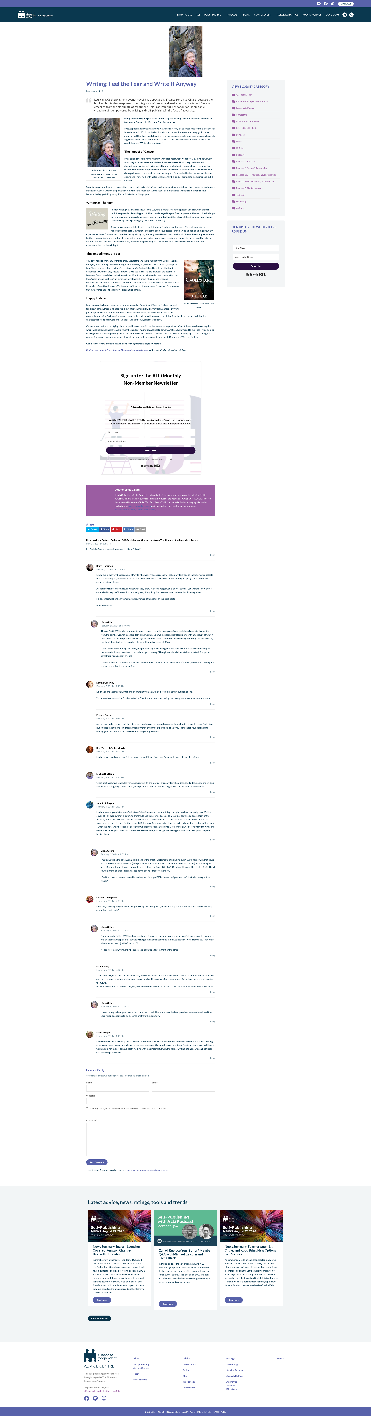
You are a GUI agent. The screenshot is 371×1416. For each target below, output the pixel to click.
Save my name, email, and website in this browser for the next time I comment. (128, 1108)
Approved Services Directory (231, 1385)
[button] (92, 529)
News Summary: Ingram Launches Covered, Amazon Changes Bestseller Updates (116, 1250)
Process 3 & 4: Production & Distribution (256, 174)
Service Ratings (234, 1370)
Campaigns (241, 114)
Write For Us (140, 1379)
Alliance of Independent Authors (252, 101)
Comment (91, 1120)
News (239, 141)
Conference (189, 1387)
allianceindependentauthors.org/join (102, 1390)
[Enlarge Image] (185, 51)
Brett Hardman (104, 565)
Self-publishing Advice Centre (141, 1366)
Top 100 (240, 194)
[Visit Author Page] (99, 498)
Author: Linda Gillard (127, 489)
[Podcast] (333, 4)
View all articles (99, 1318)
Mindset (240, 134)
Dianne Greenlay (105, 682)
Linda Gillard (107, 622)
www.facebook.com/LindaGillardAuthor (135, 509)
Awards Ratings (234, 1375)
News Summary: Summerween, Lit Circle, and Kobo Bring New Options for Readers (250, 1250)
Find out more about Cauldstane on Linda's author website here (117, 350)
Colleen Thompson (106, 897)
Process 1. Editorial (245, 161)
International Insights (246, 128)
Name (89, 1082)
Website (90, 1095)
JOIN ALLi (346, 3)
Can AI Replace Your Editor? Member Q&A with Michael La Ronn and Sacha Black (185, 1254)
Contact (280, 1358)
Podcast (240, 154)
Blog (185, 1375)
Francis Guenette (105, 715)
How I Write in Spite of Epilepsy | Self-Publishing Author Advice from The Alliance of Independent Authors (143, 540)
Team (136, 1373)
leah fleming (102, 966)
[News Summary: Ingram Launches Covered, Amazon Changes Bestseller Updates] (119, 1240)
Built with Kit (150, 466)
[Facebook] (326, 4)
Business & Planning (246, 108)
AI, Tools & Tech (244, 94)
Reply (212, 554)
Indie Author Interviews (247, 121)
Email (155, 1082)
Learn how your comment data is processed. (146, 1170)
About (137, 1358)
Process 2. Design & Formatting (251, 168)
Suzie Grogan (103, 1032)
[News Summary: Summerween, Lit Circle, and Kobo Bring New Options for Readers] (251, 1240)
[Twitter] (319, 4)
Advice (186, 1358)
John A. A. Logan (105, 803)
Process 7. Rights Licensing (249, 188)
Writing (240, 208)
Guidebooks (189, 1364)
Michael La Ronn (105, 773)
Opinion (240, 148)
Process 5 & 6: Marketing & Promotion (255, 181)
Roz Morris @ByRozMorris (110, 748)
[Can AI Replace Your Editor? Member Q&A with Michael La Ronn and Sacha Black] (185, 1244)
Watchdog (241, 201)
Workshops (189, 1381)
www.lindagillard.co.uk (139, 505)
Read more (102, 1300)
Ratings (230, 1358)
